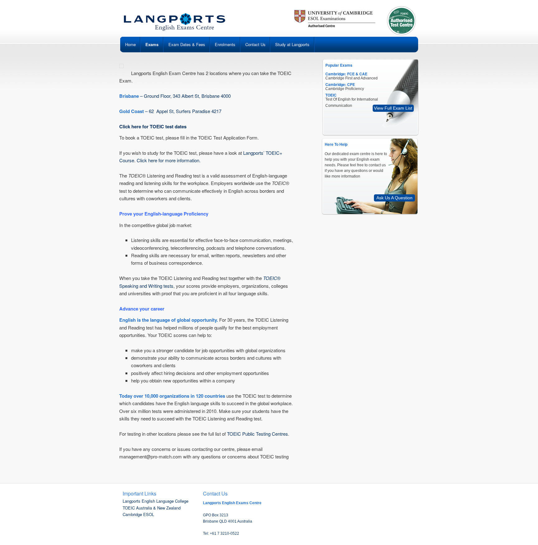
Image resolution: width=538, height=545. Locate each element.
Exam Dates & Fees (186, 44)
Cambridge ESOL (138, 514)
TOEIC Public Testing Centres (257, 433)
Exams (151, 44)
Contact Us (255, 44)
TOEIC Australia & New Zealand (152, 508)
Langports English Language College (155, 501)
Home (130, 44)
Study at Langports (292, 44)
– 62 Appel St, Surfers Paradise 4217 (170, 111)
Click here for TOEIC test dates (152, 126)
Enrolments (225, 44)
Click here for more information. (169, 160)
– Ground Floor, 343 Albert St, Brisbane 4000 (175, 95)
